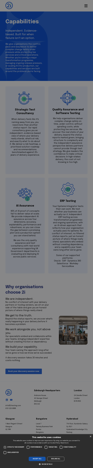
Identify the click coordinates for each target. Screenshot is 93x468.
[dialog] (46, 451)
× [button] (90, 436)
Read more (65, 443)
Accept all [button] (37, 459)
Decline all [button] (55, 459)
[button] (46, 464)
